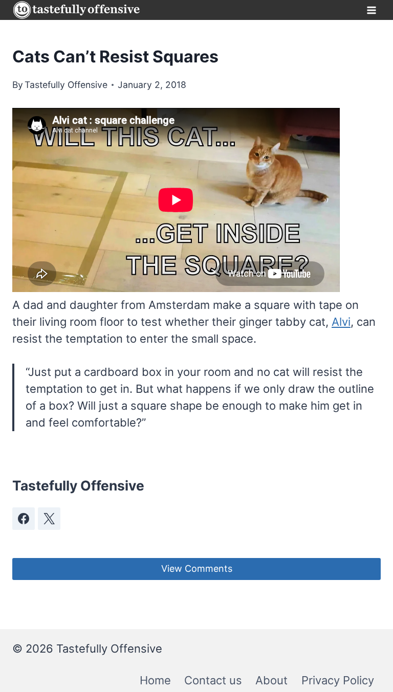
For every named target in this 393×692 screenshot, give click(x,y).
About (271, 680)
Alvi (341, 321)
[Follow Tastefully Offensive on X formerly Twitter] (49, 518)
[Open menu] (371, 10)
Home (155, 680)
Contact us (213, 680)
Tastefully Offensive (66, 84)
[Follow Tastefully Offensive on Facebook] (23, 518)
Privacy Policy (337, 680)
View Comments (196, 568)
